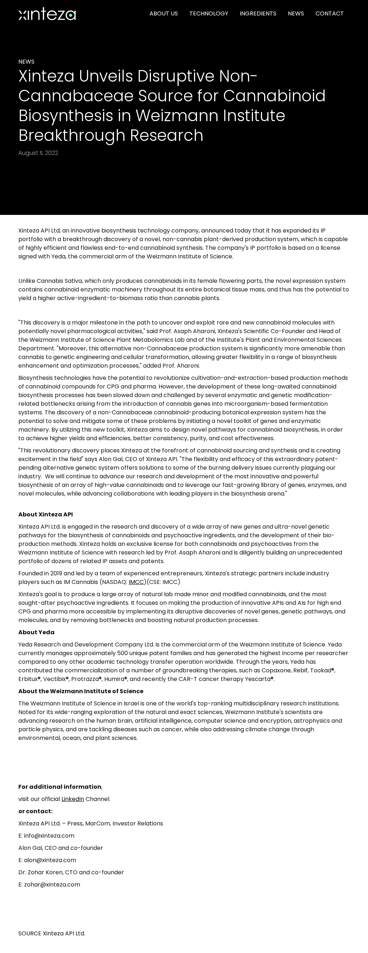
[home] (47, 13)
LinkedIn (72, 799)
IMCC (136, 582)
